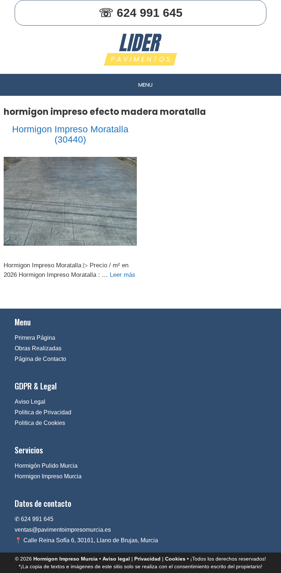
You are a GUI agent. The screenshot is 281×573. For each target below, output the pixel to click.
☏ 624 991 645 (141, 12)
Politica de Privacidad (43, 412)
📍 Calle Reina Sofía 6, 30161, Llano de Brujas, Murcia (86, 540)
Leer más (122, 274)
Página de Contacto (40, 359)
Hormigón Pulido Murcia (46, 466)
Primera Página (35, 338)
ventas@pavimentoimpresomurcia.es (63, 530)
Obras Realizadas (38, 348)
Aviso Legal (30, 402)
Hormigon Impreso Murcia (48, 476)
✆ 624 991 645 (34, 519)
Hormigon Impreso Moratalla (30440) (70, 134)
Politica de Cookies (40, 423)
